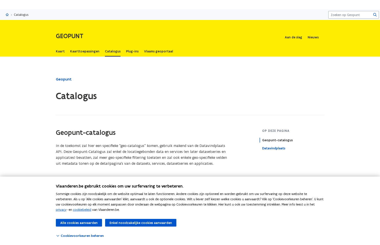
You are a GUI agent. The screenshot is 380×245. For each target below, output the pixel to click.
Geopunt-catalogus (277, 140)
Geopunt (63, 79)
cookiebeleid (82, 209)
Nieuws (313, 37)
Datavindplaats (273, 148)
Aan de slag (293, 37)
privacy (61, 209)
